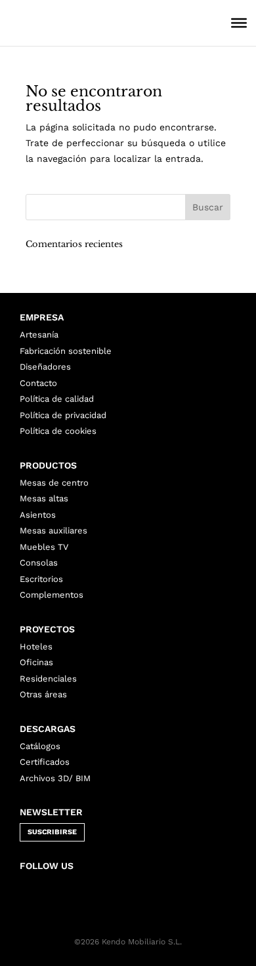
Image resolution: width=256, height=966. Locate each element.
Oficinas (36, 662)
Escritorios (41, 579)
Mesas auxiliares (53, 530)
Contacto (38, 383)
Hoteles (36, 646)
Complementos (51, 595)
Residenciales (48, 679)
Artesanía (39, 334)
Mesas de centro (54, 483)
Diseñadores (45, 367)
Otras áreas (43, 694)
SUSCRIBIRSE (52, 832)
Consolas (39, 563)
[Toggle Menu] (239, 23)
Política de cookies (58, 431)
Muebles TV (44, 547)
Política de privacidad (63, 415)
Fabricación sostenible (66, 351)
